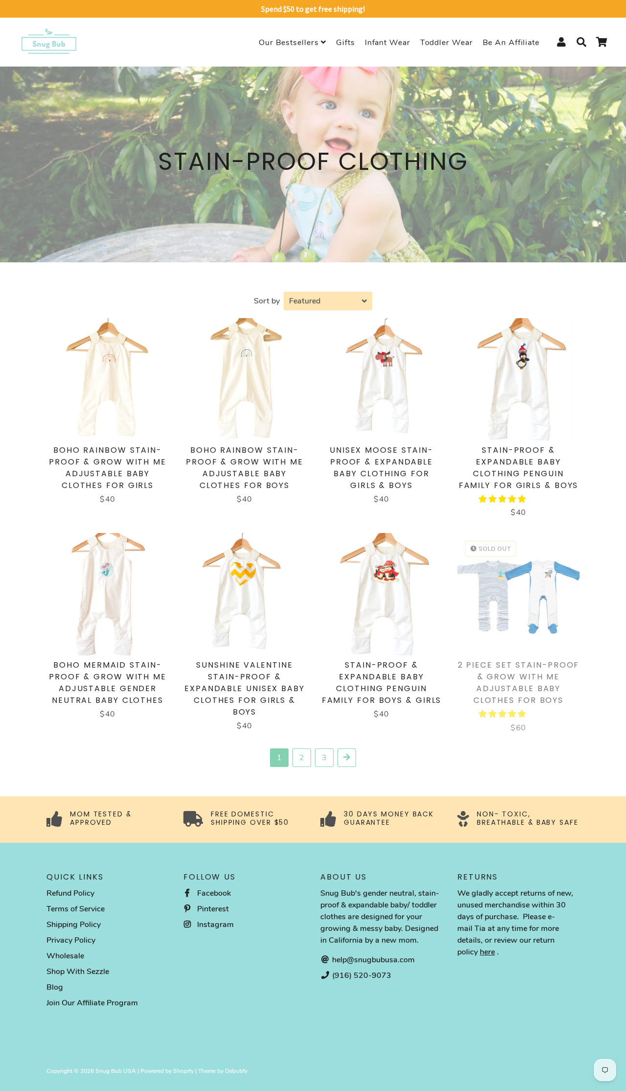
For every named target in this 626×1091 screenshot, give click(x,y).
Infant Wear (387, 42)
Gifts (345, 42)
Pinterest (212, 909)
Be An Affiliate (511, 42)
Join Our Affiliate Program (92, 1003)
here (487, 952)
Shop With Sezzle (77, 971)
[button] (503, 499)
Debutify (236, 1071)
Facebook (213, 893)
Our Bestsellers (290, 42)
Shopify (183, 1071)
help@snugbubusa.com (372, 959)
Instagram (214, 924)
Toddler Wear (446, 42)
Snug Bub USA (115, 1071)
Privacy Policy (70, 940)
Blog (54, 987)
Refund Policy (70, 893)
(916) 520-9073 (360, 975)
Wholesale (65, 956)
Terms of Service (75, 909)
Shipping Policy (73, 924)
